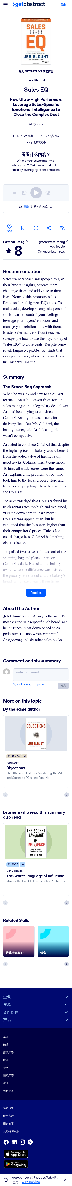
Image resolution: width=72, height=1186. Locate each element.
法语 (5, 1083)
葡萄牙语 (8, 1075)
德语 (5, 1044)
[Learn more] (27, 240)
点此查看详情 (31, 1182)
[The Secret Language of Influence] (36, 842)
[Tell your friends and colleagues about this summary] (49, 228)
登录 (26, 207)
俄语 (5, 1060)
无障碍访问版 (11, 1131)
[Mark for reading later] (23, 228)
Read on (36, 593)
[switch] (36, 192)
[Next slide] (66, 794)
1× (14, 192)
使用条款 (8, 1115)
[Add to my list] (36, 228)
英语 (5, 1036)
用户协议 (8, 1123)
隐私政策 (8, 1108)
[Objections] (36, 733)
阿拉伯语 (8, 1090)
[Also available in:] (62, 228)
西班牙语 (8, 1052)
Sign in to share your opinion (28, 684)
